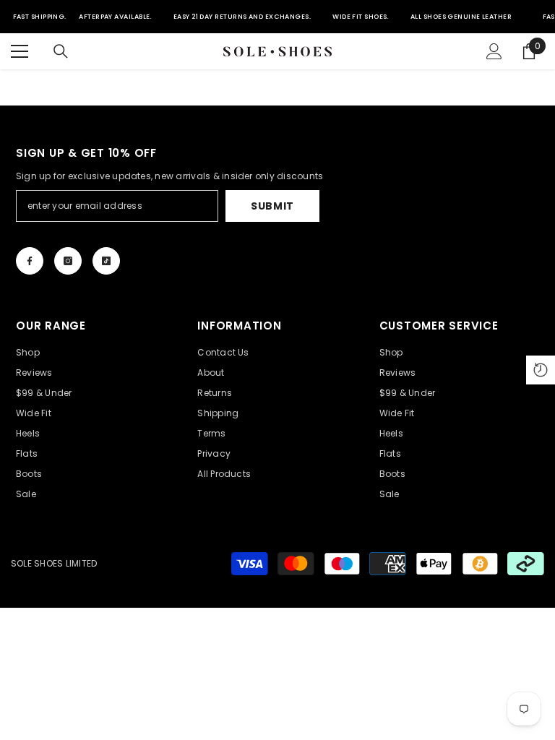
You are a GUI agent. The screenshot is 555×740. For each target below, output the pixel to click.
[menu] (19, 51)
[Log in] (494, 51)
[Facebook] (29, 261)
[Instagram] (68, 261)
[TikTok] (106, 261)
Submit (272, 206)
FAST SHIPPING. (39, 16)
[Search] (60, 51)
